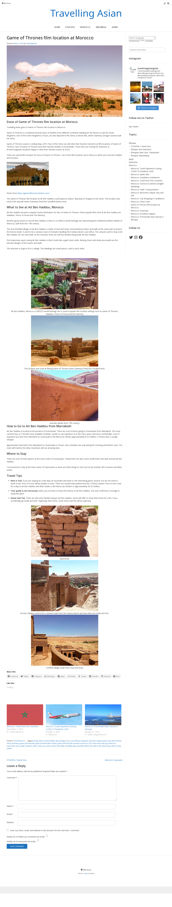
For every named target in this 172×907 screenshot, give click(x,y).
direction (92, 741)
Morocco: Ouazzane (113, 760)
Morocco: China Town (140, 201)
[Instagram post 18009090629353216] (147, 87)
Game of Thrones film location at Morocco (145, 206)
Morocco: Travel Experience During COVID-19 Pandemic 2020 (61, 727)
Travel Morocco (19, 741)
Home (57, 27)
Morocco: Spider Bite (140, 174)
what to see (97, 746)
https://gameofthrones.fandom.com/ (33, 193)
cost (71, 741)
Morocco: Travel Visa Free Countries (22, 726)
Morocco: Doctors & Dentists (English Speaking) (147, 185)
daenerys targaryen (81, 741)
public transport (26, 746)
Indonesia (101, 27)
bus (68, 741)
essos (109, 741)
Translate (149, 40)
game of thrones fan (27, 743)
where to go (106, 746)
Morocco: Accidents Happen (143, 213)
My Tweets (134, 126)
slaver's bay (37, 746)
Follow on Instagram (149, 108)
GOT (90, 743)
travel (53, 746)
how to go (104, 743)
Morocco (85, 27)
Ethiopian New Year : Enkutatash (145, 152)
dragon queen (101, 741)
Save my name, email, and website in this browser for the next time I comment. (45, 830)
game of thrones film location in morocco (73, 743)
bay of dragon (61, 741)
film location (116, 741)
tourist (48, 746)
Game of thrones (13, 743)
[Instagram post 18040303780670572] (159, 87)
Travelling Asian (86, 13)
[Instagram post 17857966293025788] (147, 98)
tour (43, 746)
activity (35, 741)
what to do (88, 746)
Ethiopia (70, 27)
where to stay (116, 746)
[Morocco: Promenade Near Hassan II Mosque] (103, 714)
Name (10, 806)
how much (96, 743)
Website (10, 822)
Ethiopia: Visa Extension (141, 149)
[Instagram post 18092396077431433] (135, 87)
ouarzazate (11, 746)
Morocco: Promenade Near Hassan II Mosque (147, 218)
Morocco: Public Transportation (144, 189)
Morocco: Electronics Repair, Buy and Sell (147, 194)
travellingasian (31, 43)
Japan (115, 27)
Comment (12, 777)
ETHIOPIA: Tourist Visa (16, 760)
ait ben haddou (49, 741)
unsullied (80, 746)
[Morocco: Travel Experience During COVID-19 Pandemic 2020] (64, 714)
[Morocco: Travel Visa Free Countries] (25, 714)
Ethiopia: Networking (140, 155)
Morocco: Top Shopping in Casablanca (147, 198)
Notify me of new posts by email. (21, 841)
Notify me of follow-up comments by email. (26, 836)
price (17, 746)
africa (41, 741)
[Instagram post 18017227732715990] (159, 98)
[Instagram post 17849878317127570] (135, 98)
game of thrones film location (46, 743)
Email (10, 814)
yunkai (9, 748)
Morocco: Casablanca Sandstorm (145, 177)
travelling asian (70, 746)
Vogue (86, 873)
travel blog (60, 746)
